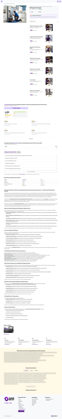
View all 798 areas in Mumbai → (31, 386)
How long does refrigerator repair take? (11, 158)
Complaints (20, 406)
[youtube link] (11, 403)
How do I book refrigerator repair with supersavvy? (13, 168)
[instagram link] (5, 403)
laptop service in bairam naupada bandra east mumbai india (30, 352)
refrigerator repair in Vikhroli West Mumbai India (39, 378)
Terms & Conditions (35, 399)
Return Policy (34, 401)
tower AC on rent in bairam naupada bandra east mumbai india (29, 361)
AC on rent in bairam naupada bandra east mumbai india (12, 361)
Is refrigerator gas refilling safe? (10, 163)
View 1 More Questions (31, 171)
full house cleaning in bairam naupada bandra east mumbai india (31, 357)
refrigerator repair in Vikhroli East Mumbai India (10, 380)
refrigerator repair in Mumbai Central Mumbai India (38, 376)
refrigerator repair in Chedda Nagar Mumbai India (10, 383)
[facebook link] (7, 403)
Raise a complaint (22, 174)
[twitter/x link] (9, 403)
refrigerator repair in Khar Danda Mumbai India (37, 380)
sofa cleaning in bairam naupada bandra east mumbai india (28, 355)
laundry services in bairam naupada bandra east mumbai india (12, 358)
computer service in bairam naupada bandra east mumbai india (47, 352)
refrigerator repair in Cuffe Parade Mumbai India (24, 376)
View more (31, 138)
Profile (33, 405)
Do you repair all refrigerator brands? (10, 160)
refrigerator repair (32, 21)
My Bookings (20, 401)
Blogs (19, 402)
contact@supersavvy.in (49, 399)
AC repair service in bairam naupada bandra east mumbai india (12, 352)
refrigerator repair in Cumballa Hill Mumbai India (35, 373)
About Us (19, 400)
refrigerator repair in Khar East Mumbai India (24, 380)
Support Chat (22, 411)
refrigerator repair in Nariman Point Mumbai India (21, 373)
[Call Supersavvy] (58, 1)
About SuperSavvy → (7, 344)
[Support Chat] (60, 1)
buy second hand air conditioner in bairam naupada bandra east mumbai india (14, 360)
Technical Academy (22, 409)
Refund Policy (34, 402)
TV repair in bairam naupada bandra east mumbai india (11, 355)
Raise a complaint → (48, 344)
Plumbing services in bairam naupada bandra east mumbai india (30, 358)
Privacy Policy (34, 400)
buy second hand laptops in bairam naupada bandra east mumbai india (36, 360)
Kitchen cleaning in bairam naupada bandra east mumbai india (45, 355)
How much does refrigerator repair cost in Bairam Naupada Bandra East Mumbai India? (18, 155)
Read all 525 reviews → (35, 344)
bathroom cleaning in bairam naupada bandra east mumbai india (13, 357)
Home (5, 3)
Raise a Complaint (21, 405)
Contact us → (20, 344)
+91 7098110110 (47, 400)
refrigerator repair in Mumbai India (9, 373)
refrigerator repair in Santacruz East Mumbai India (25, 378)
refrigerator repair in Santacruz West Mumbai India (11, 378)
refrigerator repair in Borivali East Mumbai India (10, 376)
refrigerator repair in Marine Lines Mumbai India (49, 373)
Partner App (21, 407)
